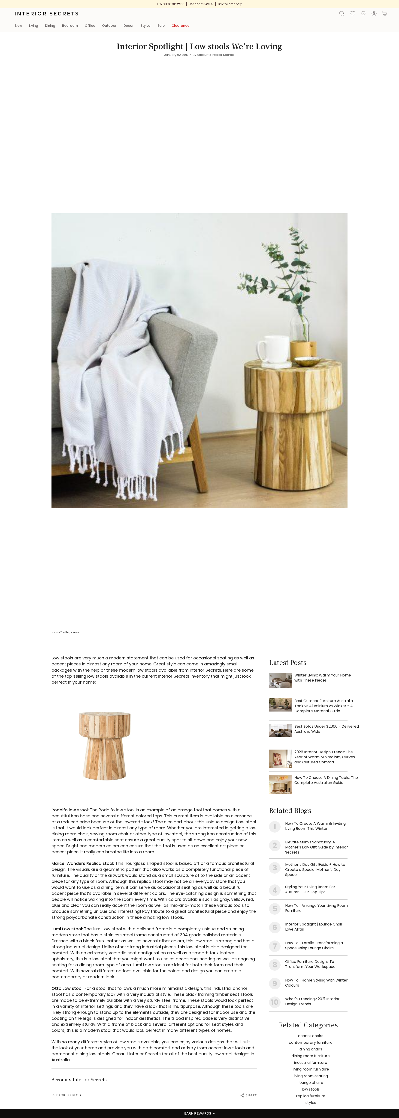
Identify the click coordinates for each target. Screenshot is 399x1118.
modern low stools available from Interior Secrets (170, 670)
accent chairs (310, 1035)
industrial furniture (310, 1062)
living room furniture (311, 1069)
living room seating (311, 1076)
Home (54, 632)
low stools (311, 1089)
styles (310, 1102)
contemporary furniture (310, 1042)
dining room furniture (311, 1056)
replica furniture (310, 1096)
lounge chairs (311, 1082)
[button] (199, 1113)
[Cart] (384, 14)
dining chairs (310, 1049)
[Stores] (363, 14)
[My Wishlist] (352, 13)
